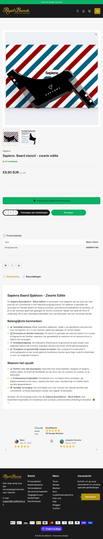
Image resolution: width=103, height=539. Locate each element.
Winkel (56, 485)
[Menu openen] (97, 11)
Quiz (55, 491)
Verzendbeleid (34, 488)
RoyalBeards (46, 536)
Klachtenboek (34, 501)
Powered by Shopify (60, 536)
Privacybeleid (34, 481)
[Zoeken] (78, 11)
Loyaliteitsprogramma (63, 495)
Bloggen (56, 505)
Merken (56, 488)
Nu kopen (68, 212)
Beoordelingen (33, 276)
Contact (56, 508)
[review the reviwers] (46, 442)
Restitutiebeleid (35, 485)
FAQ (54, 501)
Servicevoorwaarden (37, 491)
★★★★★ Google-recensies (51, 2)
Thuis (55, 481)
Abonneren (90, 497)
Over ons (57, 498)
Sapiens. (7, 151)
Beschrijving (13, 276)
